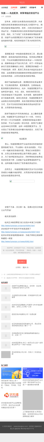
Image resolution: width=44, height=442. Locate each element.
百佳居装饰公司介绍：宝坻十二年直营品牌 (26, 353)
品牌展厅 (23, 7)
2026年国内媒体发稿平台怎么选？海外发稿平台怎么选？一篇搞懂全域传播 (33, 382)
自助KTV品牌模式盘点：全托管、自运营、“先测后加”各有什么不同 (27, 287)
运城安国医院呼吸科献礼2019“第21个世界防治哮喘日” (24, 274)
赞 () (23, 262)
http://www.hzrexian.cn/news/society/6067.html (20, 231)
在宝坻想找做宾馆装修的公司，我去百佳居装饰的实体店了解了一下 (26, 325)
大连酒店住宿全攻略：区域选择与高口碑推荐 (26, 296)
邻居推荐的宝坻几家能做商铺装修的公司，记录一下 (26, 334)
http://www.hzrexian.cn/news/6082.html (17, 241)
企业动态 (4, 7)
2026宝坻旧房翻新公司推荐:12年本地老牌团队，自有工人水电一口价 (27, 306)
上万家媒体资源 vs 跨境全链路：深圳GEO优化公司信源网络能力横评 (33, 413)
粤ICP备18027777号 (27, 428)
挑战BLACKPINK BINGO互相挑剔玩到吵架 (20, 278)
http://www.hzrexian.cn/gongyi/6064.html (18, 225)
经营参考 (33, 7)
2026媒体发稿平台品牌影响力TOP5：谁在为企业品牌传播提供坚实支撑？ (11, 405)
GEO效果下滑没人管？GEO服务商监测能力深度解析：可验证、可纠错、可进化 (11, 384)
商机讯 (22, 2)
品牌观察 (14, 7)
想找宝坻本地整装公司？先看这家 (24, 314)
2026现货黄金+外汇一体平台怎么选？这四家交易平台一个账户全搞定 (27, 344)
